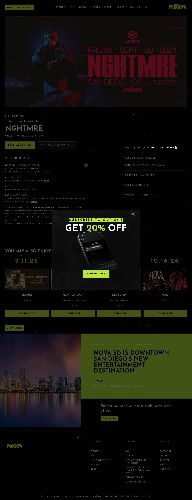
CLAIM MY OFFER (96, 274)
